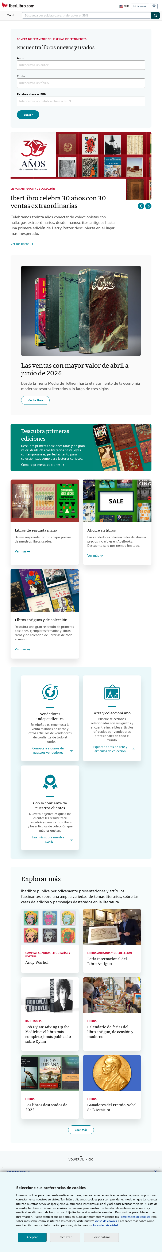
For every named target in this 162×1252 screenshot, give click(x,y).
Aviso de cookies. (106, 1221)
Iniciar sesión (140, 6)
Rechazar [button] (65, 1237)
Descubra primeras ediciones (45, 435)
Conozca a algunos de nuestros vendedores (48, 750)
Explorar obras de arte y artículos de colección (110, 749)
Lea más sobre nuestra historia (48, 839)
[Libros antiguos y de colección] (45, 590)
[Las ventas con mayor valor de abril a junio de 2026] (81, 311)
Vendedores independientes (49, 716)
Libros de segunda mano (36, 530)
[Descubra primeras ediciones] (122, 447)
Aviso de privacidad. (105, 1225)
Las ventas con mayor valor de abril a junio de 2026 (74, 370)
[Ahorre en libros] (117, 501)
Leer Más (81, 1130)
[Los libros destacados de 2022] (50, 1073)
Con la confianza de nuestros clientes (50, 806)
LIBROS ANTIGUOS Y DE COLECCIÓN (109, 953)
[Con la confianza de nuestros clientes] (50, 782)
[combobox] (86, 15)
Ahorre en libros (101, 530)
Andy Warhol (37, 963)
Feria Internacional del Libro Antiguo (107, 961)
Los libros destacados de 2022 (46, 1107)
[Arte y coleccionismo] (112, 692)
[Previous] (141, 206)
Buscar (28, 115)
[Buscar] (155, 15)
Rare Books (33, 1021)
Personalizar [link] (101, 1237)
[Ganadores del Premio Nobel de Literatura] (112, 1073)
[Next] (148, 206)
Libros (92, 1021)
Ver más (20, 551)
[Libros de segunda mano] (45, 501)
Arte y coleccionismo (112, 713)
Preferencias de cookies (135, 1217)
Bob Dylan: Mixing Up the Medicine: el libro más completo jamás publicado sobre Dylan (48, 1034)
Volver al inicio (81, 1159)
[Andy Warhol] (50, 927)
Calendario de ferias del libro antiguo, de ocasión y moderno (110, 1032)
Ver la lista (35, 400)
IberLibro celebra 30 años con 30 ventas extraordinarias (58, 202)
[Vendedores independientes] (50, 692)
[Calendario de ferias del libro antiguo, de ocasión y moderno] (112, 995)
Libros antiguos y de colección (33, 188)
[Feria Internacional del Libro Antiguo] (112, 927)
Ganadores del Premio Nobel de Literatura (112, 1107)
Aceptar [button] (32, 1237)
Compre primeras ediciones (40, 465)
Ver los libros (20, 244)
